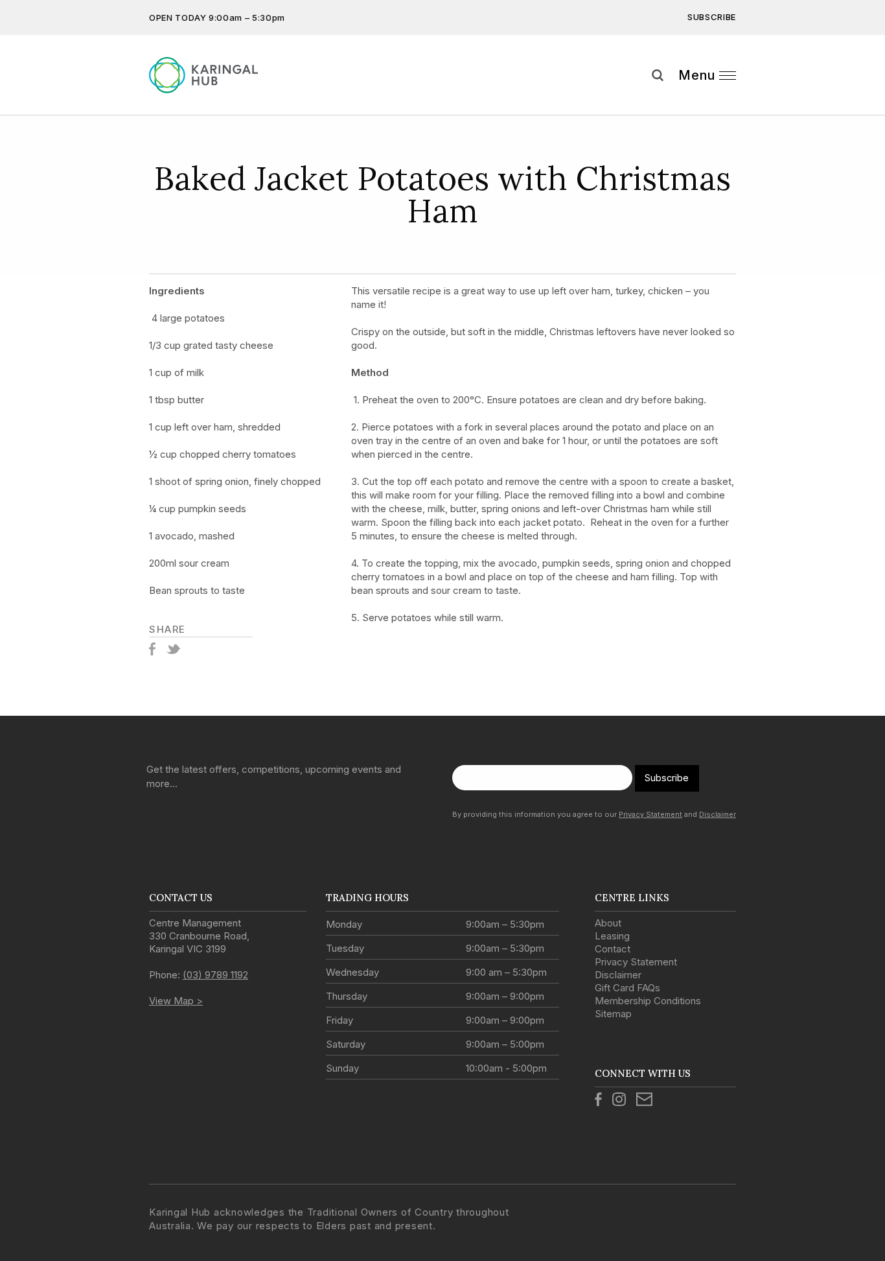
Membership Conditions (648, 1001)
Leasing (612, 936)
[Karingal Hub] (214, 75)
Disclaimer (717, 814)
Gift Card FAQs (627, 988)
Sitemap (613, 1014)
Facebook (152, 648)
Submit (865, 99)
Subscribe (711, 17)
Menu (696, 75)
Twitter (173, 648)
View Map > (176, 1001)
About (608, 923)
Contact (612, 949)
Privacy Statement (650, 814)
